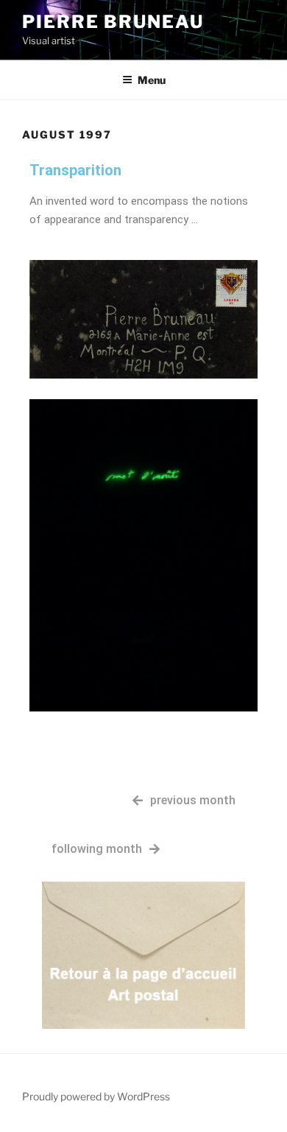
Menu (152, 80)
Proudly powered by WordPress (96, 1096)
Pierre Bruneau (113, 21)
